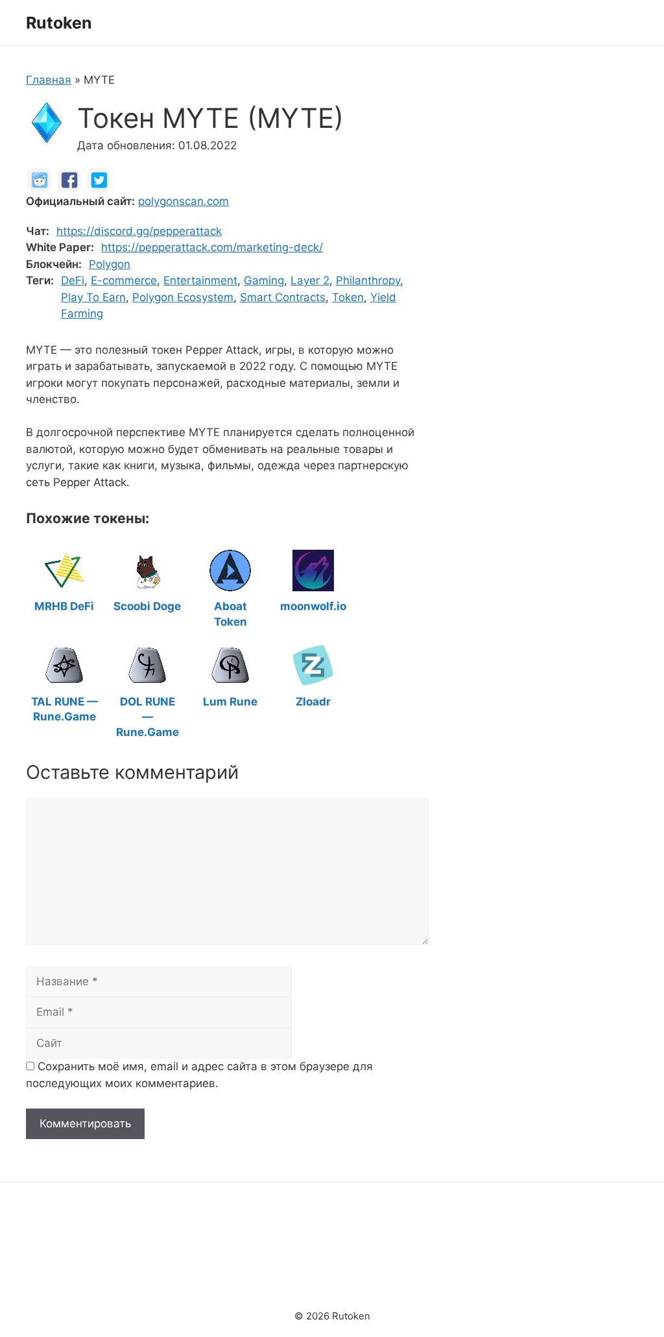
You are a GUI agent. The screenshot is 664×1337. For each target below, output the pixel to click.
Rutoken (59, 22)
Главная (48, 79)
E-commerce (124, 280)
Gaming (264, 280)
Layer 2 (309, 280)
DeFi (72, 280)
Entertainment (200, 280)
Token (348, 297)
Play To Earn (93, 297)
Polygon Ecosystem (182, 297)
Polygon (109, 264)
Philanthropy (368, 280)
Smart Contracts (283, 297)
